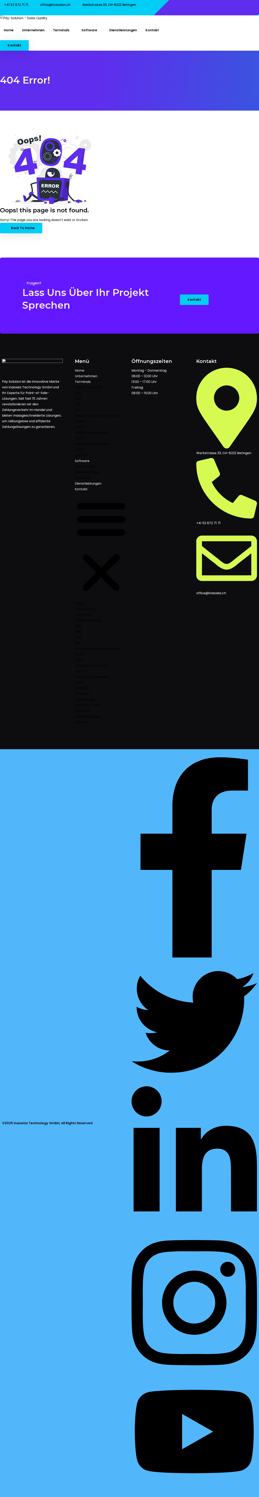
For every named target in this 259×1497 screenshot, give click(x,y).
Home (9, 30)
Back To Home (22, 228)
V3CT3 (80, 438)
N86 (78, 398)
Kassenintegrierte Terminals (97, 415)
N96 (78, 404)
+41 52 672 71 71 (16, 5)
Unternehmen (33, 30)
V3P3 (79, 427)
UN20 (79, 449)
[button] (101, 546)
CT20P (80, 421)
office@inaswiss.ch (55, 5)
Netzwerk (82, 478)
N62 (78, 393)
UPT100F (81, 455)
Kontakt (152, 30)
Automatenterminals (91, 444)
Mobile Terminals (88, 387)
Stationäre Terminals (91, 432)
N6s (78, 410)
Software (90, 30)
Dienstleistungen (123, 30)
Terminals (61, 30)
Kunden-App (85, 466)
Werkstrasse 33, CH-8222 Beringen (109, 5)
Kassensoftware (88, 472)
